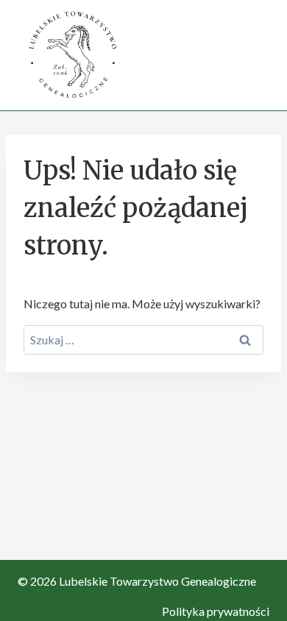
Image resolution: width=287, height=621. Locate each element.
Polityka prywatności (215, 611)
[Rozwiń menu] (255, 54)
